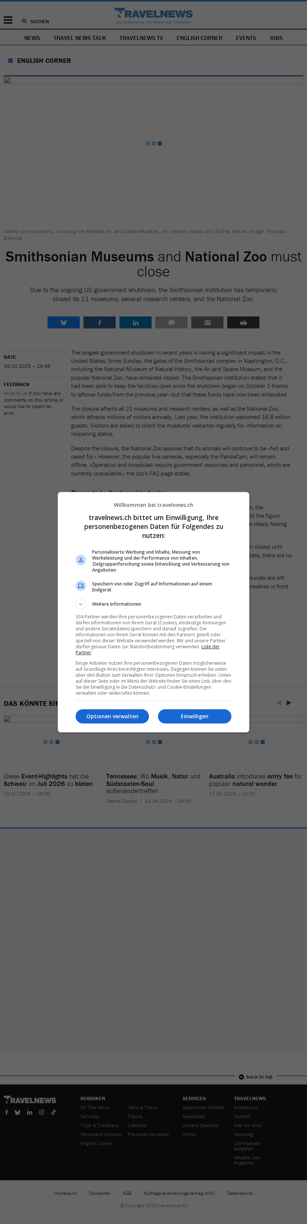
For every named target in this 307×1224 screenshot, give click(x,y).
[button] (153, 604)
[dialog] (153, 612)
